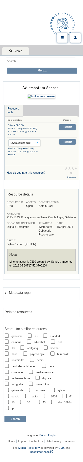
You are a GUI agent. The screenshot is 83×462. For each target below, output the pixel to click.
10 (28, 402)
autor (35, 396)
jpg (13, 408)
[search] (41, 61)
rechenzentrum (20, 378)
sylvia (61, 390)
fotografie (17, 384)
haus (14, 354)
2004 (54, 396)
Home (11, 441)
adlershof (39, 342)
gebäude (16, 336)
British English (48, 435)
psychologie (37, 354)
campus (16, 342)
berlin (40, 360)
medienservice (44, 372)
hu (35, 336)
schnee (40, 390)
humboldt (63, 354)
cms (51, 366)
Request (67, 127)
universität (17, 360)
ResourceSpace (40, 451)
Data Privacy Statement (60, 441)
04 (70, 396)
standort (55, 336)
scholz (15, 396)
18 (12, 348)
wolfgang (32, 348)
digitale (46, 378)
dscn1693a (65, 402)
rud (60, 342)
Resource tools (13, 110)
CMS (62, 447)
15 (12, 402)
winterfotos (42, 384)
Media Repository (29, 447)
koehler (54, 348)
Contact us (36, 441)
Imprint (22, 441)
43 (44, 402)
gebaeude (17, 390)
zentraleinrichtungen (23, 366)
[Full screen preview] (41, 96)
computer (17, 372)
